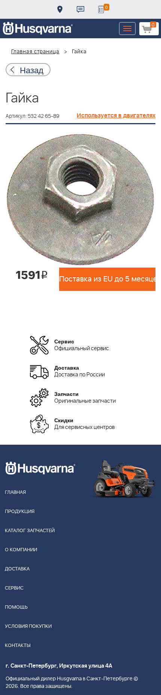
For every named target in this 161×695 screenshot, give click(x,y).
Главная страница (35, 52)
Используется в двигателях (116, 115)
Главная (15, 492)
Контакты (80, 9)
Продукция (19, 511)
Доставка (60, 9)
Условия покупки (28, 626)
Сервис (14, 588)
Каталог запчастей (30, 530)
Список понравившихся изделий (101, 9)
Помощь (16, 607)
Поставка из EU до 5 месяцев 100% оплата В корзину (107, 279)
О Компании (21, 550)
